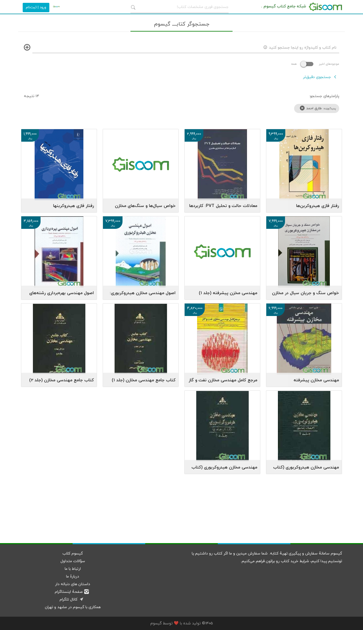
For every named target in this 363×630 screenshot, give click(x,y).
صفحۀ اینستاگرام (69, 592)
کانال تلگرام (68, 599)
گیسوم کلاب (72, 553)
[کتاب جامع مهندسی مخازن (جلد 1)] (140, 340)
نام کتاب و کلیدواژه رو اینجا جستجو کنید (302, 47)
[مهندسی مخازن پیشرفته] (304, 340)
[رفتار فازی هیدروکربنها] (59, 166)
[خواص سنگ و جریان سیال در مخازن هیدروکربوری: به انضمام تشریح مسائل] (304, 253)
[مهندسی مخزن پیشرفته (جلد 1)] (222, 239)
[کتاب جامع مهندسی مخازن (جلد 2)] (59, 340)
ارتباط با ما (73, 569)
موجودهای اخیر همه (315, 64)
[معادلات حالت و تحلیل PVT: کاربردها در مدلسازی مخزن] (222, 166)
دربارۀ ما (72, 576)
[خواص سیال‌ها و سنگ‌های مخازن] (140, 152)
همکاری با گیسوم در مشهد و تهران (73, 607)
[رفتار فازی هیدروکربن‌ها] (304, 166)
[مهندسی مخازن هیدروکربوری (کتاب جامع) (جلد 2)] (304, 427)
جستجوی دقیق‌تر (317, 77)
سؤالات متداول (72, 561)
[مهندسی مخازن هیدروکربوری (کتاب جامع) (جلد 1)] (222, 427)
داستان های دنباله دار (72, 584)
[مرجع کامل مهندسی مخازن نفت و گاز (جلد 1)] (222, 340)
